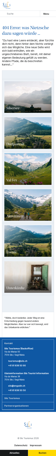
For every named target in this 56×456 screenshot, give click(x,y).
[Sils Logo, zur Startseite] (12, 5)
